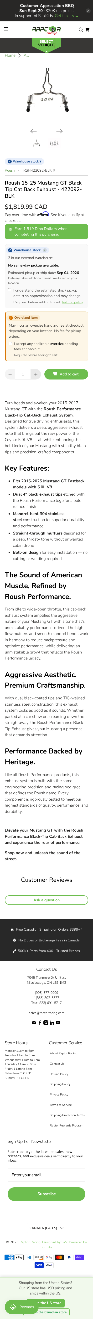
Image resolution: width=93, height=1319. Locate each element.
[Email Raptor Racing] (33, 1024)
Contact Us (57, 1064)
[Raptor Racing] (46, 30)
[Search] (80, 29)
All (26, 55)
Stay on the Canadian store (46, 1312)
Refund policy (72, 302)
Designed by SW (54, 1242)
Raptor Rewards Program (66, 1125)
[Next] (59, 131)
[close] (88, 10)
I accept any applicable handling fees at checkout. (46, 349)
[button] (46, 45)
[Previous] (33, 131)
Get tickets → (67, 16)
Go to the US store (45, 1302)
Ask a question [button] (46, 900)
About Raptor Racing (63, 1053)
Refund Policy (59, 1074)
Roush (10, 170)
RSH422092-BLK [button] (37, 170)
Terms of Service (61, 1105)
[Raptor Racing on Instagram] (45, 1024)
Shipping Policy (60, 1084)
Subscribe (46, 1194)
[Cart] (87, 29)
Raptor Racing (30, 1242)
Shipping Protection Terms (67, 1115)
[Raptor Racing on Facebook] (39, 1024)
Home (10, 55)
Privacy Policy (59, 1094)
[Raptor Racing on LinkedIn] (52, 1024)
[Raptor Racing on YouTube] (58, 1024)
